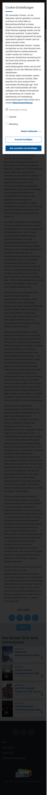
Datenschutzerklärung (22, 103)
